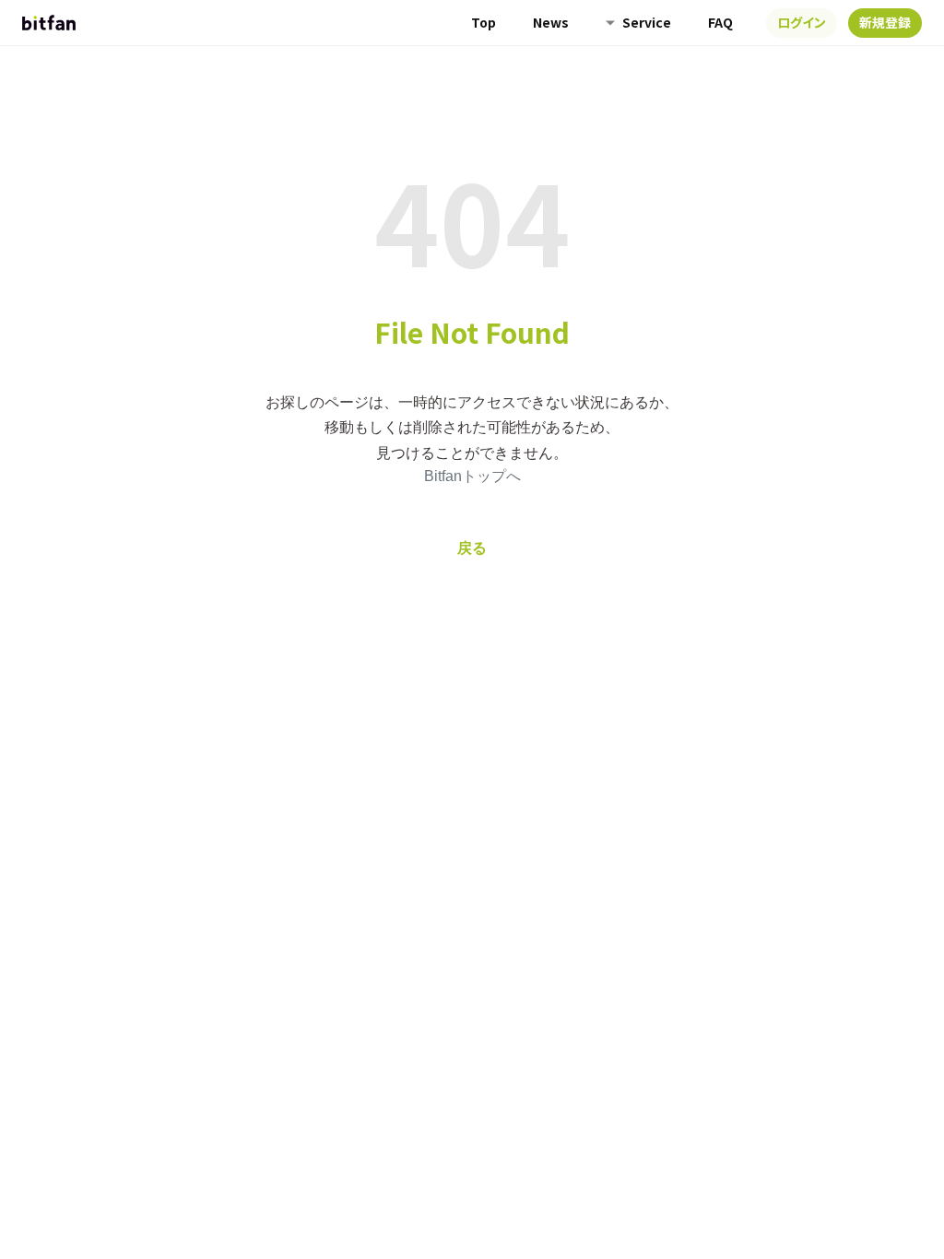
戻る (472, 548)
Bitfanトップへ (472, 476)
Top (483, 22)
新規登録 (885, 22)
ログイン (801, 22)
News (551, 22)
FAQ (720, 22)
